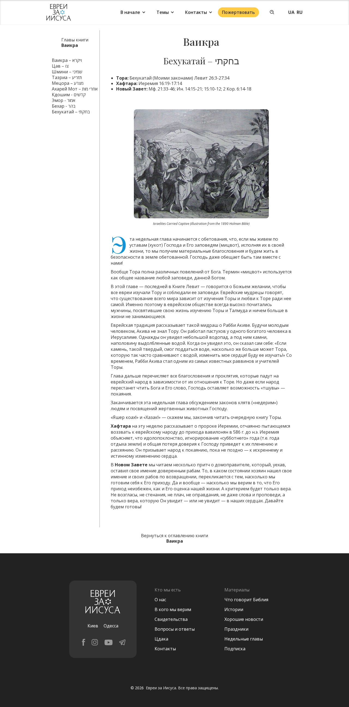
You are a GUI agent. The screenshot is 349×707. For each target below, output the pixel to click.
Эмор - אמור (63, 100)
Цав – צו (60, 66)
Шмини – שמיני (67, 72)
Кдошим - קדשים (69, 95)
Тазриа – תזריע (67, 77)
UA (291, 12)
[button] (133, 12)
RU (300, 12)
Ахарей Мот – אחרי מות (75, 89)
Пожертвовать (238, 12)
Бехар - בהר (64, 106)
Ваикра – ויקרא (67, 60)
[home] (58, 12)
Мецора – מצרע (67, 83)
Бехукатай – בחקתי (71, 112)
